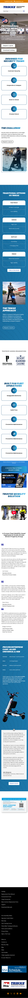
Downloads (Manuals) (6, 907)
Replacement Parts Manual (8, 894)
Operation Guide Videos (7, 918)
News (2, 950)
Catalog (3, 891)
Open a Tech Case (5, 934)
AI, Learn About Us (5, 957)
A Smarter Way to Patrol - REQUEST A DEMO (14, 469)
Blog (2, 947)
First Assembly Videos (6, 915)
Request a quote (7, 141)
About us (3, 939)
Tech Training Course (6, 923)
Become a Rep (4, 944)
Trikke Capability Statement (8, 955)
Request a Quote (14, 783)
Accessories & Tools (6, 896)
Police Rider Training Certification (9, 926)
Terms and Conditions (6, 928)
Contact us (4, 942)
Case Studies (4, 952)
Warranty (3, 921)
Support (3, 904)
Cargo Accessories (5, 899)
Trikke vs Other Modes (14, 270)
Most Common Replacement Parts (9, 902)
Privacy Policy (4, 931)
